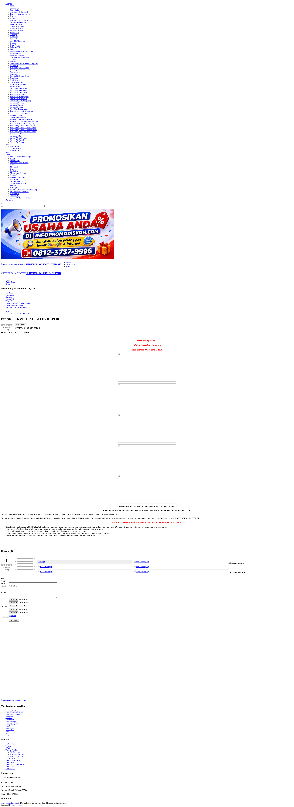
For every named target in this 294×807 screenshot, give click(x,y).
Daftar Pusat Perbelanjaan (15, 764)
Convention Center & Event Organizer (24, 64)
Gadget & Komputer (17, 26)
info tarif (8, 726)
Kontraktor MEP (16, 115)
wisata (7, 735)
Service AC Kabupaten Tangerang (22, 123)
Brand (8, 152)
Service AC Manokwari (18, 99)
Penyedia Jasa (15, 86)
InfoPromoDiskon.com (9, 803)
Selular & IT (14, 33)
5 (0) (144, 562)
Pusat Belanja (15, 146)
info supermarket (10, 725)
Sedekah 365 (15, 196)
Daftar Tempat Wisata (13, 760)
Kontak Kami (10, 769)
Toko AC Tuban (16, 136)
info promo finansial (11, 721)
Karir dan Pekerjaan (17, 177)
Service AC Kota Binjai (18, 90)
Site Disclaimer (15, 752)
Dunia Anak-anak (16, 28)
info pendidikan (10, 719)
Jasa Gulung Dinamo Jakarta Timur (23, 128)
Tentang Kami (11, 744)
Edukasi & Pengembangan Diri (21, 51)
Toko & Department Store (19, 57)
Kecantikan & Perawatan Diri (21, 20)
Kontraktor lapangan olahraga (21, 119)
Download (9, 200)
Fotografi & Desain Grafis (19, 76)
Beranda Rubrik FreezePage (20, 157)
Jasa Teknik (14, 10)
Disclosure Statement (17, 754)
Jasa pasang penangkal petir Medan (23, 132)
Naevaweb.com (17, 805)
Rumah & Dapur (16, 24)
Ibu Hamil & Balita (17, 31)
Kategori (9, 4)
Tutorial (8, 746)
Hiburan (13, 43)
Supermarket (14, 8)
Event (12, 6)
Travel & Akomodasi (17, 41)
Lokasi (8, 144)
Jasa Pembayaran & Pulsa (19, 68)
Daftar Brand (70, 264)
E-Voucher (14, 66)
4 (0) (47, 567)
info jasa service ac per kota (13, 714)
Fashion (13, 16)
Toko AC (9, 301)
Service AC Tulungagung (19, 97)
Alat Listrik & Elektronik (19, 12)
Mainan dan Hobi (16, 181)
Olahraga (13, 35)
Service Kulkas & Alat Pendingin (18, 303)
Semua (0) (41, 562)
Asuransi (13, 74)
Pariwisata (14, 39)
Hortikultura (14, 194)
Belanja (13, 185)
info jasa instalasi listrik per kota (14, 712)
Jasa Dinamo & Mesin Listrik (16, 307)
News (12, 165)
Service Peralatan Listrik (14, 305)
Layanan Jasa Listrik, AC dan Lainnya (24, 190)
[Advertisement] (70, 658)
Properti (13, 62)
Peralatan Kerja (15, 53)
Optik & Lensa (15, 80)
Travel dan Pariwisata (18, 183)
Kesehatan (14, 37)
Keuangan (14, 187)
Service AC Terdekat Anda (20, 198)
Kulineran (13, 18)
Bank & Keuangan (17, 55)
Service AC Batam (17, 142)
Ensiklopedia (15, 161)
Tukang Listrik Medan (18, 117)
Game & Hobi (15, 45)
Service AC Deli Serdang (19, 93)
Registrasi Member (12, 758)
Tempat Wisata (15, 148)
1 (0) (144, 572)
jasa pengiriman (10, 730)
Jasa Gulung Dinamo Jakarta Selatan (23, 130)
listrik (7, 731)
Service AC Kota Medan (19, 88)
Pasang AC (10, 299)
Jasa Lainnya (15, 72)
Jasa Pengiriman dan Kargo (20, 70)
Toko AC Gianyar (16, 105)
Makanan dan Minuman (18, 173)
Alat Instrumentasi (16, 82)
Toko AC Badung (16, 107)
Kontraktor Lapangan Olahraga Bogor (24, 121)
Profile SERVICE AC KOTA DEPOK (20, 313)
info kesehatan (9, 716)
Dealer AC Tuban (16, 134)
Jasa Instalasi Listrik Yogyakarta (21, 111)
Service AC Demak (17, 140)
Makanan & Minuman (18, 22)
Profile (68, 262)
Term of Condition (12, 750)
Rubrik (8, 154)
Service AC (10, 295)
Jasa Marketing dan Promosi (20, 14)
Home (8, 311)
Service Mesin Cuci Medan (20, 113)
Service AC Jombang (17, 95)
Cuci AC (9, 297)
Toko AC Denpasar (17, 103)
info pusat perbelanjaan (12, 723)
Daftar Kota (14, 150)
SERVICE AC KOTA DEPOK (43, 264)
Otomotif (13, 59)
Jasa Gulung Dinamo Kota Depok (22, 126)
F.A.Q (8, 748)
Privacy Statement (16, 756)
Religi (12, 49)
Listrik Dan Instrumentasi (19, 163)
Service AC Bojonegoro (19, 138)
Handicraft (14, 78)
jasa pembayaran (10, 728)
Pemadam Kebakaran (18, 84)
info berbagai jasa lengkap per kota (15, 711)
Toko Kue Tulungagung (19, 109)
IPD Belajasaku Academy (19, 192)
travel (7, 733)
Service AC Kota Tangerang (20, 101)
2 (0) (47, 572)
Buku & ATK (15, 47)
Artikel (12, 159)
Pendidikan (14, 171)
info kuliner (9, 718)
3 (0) (144, 567)
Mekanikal (14, 167)
